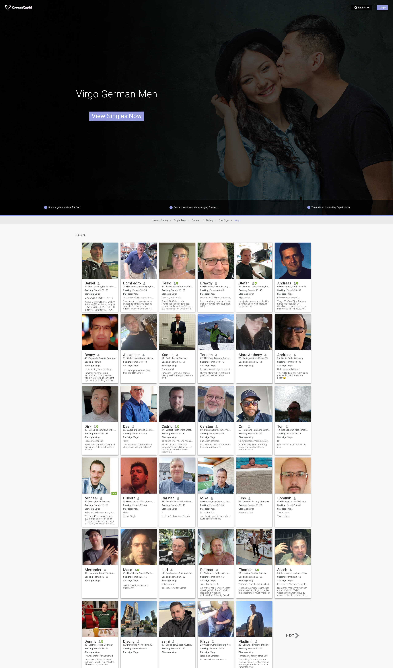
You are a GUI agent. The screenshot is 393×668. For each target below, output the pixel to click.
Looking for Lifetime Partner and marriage (215, 297)
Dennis (90, 641)
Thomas (245, 570)
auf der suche (168, 584)
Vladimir (246, 641)
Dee (126, 426)
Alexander (131, 355)
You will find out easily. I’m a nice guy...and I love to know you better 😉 (292, 375)
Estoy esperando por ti (288, 297)
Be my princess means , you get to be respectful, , (254, 441)
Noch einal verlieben (209, 656)
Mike (204, 498)
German (196, 220)
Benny (90, 355)
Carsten (206, 426)
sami (166, 641)
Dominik (284, 498)
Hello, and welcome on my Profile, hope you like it (100, 512)
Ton (280, 426)
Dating (209, 220)
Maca (127, 570)
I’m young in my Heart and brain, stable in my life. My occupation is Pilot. (215, 303)
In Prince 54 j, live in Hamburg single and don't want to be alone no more (253, 447)
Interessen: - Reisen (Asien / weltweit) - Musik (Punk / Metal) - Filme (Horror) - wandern (100, 662)
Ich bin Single (129, 516)
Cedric (167, 426)
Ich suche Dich (207, 512)
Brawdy (206, 283)
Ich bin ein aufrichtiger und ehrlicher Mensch (215, 369)
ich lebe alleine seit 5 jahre (174, 588)
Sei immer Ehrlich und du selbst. (254, 584)
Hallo (125, 512)
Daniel (90, 283)
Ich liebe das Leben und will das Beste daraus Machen (215, 445)
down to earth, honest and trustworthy (135, 586)
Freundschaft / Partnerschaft (99, 656)
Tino (242, 498)
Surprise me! (168, 369)
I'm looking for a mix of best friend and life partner (136, 371)
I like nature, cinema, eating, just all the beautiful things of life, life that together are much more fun (254, 590)
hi (162, 512)
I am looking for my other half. (253, 656)
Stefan (244, 283)
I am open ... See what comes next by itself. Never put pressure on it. (177, 375)
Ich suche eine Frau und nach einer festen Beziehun (177, 441)
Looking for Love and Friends (176, 516)
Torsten (206, 355)
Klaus (204, 641)
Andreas (284, 283)
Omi (242, 426)
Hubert (129, 498)
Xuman (168, 355)
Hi (278, 441)
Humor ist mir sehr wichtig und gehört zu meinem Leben (215, 374)
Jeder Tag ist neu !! (209, 584)
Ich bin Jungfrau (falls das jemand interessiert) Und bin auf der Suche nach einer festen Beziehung (177, 448)
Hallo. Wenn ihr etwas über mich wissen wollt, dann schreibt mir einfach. (100, 447)
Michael (91, 498)
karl (165, 570)
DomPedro (132, 283)
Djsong (129, 641)
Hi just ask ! (244, 297)
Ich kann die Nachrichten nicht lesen (292, 584)
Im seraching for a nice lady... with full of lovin (100, 369)
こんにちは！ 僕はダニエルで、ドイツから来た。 (100, 297)
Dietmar (207, 570)
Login (383, 7)
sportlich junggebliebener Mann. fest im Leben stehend (215, 517)
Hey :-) (126, 441)
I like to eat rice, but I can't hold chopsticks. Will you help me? (137, 445)
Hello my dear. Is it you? (288, 369)
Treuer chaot (283, 512)
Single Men (180, 220)
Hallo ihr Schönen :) (94, 441)
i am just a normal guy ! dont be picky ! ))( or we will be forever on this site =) (254, 303)
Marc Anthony (250, 355)
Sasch (282, 570)
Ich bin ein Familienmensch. (213, 659)
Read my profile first (171, 297)
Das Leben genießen (209, 441)
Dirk (88, 426)
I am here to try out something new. (291, 445)
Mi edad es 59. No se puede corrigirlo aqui (138, 297)
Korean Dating (160, 220)
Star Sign (224, 220)
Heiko (166, 283)
